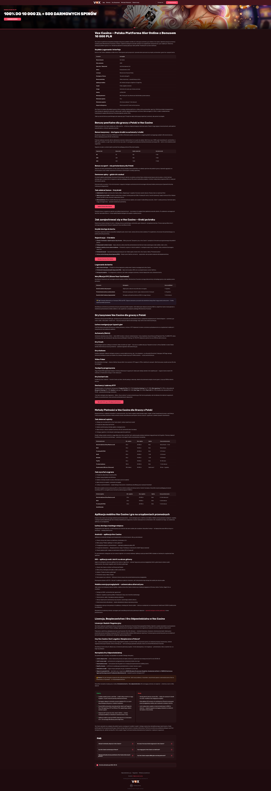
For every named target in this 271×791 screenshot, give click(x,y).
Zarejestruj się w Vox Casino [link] (105, 259)
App (104, 2)
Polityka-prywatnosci (144, 773)
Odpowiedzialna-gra (126, 773)
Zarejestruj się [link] (172, 2)
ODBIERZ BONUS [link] (12, 19)
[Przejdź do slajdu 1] (134, 27)
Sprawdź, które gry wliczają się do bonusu (109, 402)
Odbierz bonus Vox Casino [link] (105, 206)
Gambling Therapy (137, 785)
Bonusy (108, 2)
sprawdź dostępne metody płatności (155, 610)
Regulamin (135, 773)
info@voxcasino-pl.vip (138, 776)
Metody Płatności (126, 2)
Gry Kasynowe (116, 2)
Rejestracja (136, 2)
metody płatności (127, 45)
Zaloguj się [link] (160, 2)
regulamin (168, 168)
